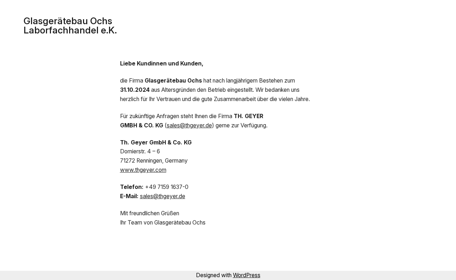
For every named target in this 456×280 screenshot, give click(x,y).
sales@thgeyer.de (189, 125)
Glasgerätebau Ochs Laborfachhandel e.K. (70, 25)
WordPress (246, 275)
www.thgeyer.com (143, 170)
